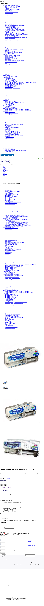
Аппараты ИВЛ (7, 198)
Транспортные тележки (9, 103)
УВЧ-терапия (7, 136)
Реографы (6, 48)
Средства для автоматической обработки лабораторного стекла (16, 41)
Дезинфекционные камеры (10, 26)
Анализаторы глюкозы (9, 57)
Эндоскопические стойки (9, 151)
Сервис (4, 167)
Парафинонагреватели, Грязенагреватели (12, 132)
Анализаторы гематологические (11, 56)
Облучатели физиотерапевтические (11, 131)
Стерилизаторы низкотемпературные (11, 113)
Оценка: (1, 534)
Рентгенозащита (8, 106)
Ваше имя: (2, 527)
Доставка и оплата (6, 496)
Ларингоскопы (7, 141)
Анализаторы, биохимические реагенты (12, 61)
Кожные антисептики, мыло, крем (11, 39)
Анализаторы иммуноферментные (11, 58)
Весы (6, 63)
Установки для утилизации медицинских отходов (14, 120)
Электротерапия (8, 321)
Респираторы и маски (9, 273)
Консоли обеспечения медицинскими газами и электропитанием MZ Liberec (19, 110)
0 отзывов (3, 487)
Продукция (5, 174)
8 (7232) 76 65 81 (7, 160)
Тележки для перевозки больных (11, 85)
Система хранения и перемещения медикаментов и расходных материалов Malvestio (20, 82)
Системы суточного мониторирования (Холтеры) (14, 49)
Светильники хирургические (10, 145)
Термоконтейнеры (8, 70)
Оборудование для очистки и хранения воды (13, 66)
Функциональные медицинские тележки (12, 88)
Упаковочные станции (9, 117)
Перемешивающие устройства (10, 67)
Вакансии (4, 169)
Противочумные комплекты (10, 272)
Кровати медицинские (9, 78)
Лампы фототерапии (8, 10)
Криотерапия (7, 128)
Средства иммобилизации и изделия (11, 76)
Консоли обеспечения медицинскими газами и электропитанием (17, 109)
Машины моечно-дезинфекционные (11, 28)
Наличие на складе (6, 170)
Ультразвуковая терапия (9, 138)
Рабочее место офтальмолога (10, 97)
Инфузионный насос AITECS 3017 (6, 551)
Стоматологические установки (10, 98)
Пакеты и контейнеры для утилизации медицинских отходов (16, 119)
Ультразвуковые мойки (9, 31)
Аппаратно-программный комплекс (11, 45)
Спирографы (7, 50)
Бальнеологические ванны (9, 123)
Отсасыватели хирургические (10, 143)
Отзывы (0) (5, 497)
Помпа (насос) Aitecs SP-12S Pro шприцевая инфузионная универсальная (13, 548)
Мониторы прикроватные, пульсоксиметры (13, 19)
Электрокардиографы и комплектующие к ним (13, 52)
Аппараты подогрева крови (10, 199)
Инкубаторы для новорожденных (11, 7)
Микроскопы (7, 247)
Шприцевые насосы (8, 22)
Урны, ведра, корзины (9, 32)
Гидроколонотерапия (8, 125)
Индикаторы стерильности (10, 112)
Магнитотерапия (8, 130)
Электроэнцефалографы (9, 53)
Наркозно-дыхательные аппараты (11, 20)
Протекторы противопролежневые (11, 144)
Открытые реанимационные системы (11, 12)
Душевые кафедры (8, 126)
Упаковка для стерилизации (10, 298)
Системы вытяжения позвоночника (11, 133)
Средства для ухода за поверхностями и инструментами (15, 43)
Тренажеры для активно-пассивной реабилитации (14, 135)
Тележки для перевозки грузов (10, 86)
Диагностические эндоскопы (10, 149)
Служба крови (7, 68)
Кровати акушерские (8, 8)
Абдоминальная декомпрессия (10, 122)
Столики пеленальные (9, 13)
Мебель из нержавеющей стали (10, 80)
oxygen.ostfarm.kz (4, 599)
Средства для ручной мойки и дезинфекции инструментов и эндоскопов (18, 42)
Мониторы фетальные (9, 11)
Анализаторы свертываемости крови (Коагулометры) (14, 60)
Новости (4, 168)
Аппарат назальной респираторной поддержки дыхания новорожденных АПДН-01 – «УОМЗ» (17, 545)
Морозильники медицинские (10, 248)
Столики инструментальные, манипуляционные (13, 84)
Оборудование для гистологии (10, 101)
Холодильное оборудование (10, 104)
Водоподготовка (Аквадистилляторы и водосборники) (15, 25)
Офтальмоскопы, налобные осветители (12, 94)
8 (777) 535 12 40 (7, 161)
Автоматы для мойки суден (10, 24)
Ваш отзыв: (2, 532)
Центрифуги (7, 74)
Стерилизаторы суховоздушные (10, 297)
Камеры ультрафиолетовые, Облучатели (12, 27)
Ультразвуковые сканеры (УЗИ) (10, 51)
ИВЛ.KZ (3, 597)
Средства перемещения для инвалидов (12, 134)
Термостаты (7, 71)
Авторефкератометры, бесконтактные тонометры (14, 92)
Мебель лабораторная (9, 64)
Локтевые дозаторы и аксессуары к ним (12, 35)
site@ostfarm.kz (6, 578)
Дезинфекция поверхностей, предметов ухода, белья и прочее (16, 37)
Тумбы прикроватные (9, 87)
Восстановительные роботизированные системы (14, 124)
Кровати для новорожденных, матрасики (12, 9)
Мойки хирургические (9, 18)
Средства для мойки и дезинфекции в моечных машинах (15, 30)
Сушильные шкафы (8, 69)
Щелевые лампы (8, 99)
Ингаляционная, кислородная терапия (12, 127)
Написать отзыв (8, 487)
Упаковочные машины (9, 116)
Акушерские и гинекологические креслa (12, 6)
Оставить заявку (3, 484)
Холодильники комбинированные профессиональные (14, 72)
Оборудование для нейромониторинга (12, 47)
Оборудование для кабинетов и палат (11, 81)
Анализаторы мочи (8, 59)
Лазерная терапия (8, 129)
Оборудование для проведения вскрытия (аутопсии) (14, 102)
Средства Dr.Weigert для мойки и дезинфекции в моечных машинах (17, 223)
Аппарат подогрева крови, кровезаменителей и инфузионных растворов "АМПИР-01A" (16, 541)
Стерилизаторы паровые (9, 114)
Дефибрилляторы (8, 17)
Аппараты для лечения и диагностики (12, 93)
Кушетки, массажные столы (10, 79)
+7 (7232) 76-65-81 (7, 577)
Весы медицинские (8, 46)
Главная (4, 166)
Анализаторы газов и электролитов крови (12, 55)
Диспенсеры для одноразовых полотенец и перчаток (14, 33)
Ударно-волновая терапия (9, 137)
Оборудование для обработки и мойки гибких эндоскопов (15, 29)
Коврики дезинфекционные (10, 38)
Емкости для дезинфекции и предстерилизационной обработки (16, 34)
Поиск (12, 164)
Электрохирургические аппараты (11, 147)
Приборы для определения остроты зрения (12, 95)
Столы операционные (9, 146)
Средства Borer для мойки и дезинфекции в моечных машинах (16, 222)
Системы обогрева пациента (10, 21)
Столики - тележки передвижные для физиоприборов (14, 83)
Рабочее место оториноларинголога (11, 96)
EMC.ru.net (4, 598)
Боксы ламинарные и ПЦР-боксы (11, 62)
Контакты (4, 171)
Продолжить (3, 535)
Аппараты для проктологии (10, 323)
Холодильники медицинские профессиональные (14, 73)
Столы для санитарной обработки (11, 14)
